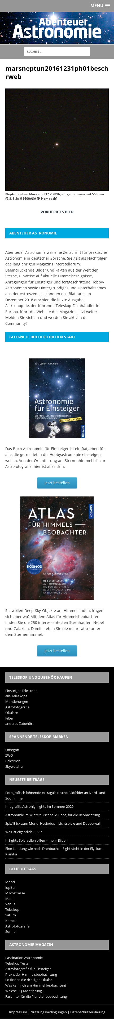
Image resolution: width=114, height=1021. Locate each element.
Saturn (10, 915)
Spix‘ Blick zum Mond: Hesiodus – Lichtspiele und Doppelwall (52, 823)
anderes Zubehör (18, 723)
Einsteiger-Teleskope (21, 690)
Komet (10, 920)
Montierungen (16, 701)
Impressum (18, 1012)
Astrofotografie (17, 707)
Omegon (12, 749)
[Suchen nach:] (57, 51)
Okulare (11, 712)
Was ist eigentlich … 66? (23, 831)
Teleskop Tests (16, 963)
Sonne (10, 931)
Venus (10, 904)
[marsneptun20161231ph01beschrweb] (57, 187)
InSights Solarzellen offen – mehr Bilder (36, 840)
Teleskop (12, 909)
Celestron (12, 760)
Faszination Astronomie (24, 957)
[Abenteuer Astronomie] (57, 28)
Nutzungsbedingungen (48, 1012)
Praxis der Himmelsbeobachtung (31, 974)
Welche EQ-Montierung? (24, 990)
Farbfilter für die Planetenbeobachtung (36, 996)
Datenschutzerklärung (87, 1012)
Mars (9, 898)
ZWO (9, 755)
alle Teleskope (16, 696)
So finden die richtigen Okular (28, 979)
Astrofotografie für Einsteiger (28, 968)
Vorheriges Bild (57, 211)
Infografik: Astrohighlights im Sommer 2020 (39, 806)
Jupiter (10, 887)
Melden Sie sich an (22, 317)
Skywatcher (14, 766)
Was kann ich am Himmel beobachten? (36, 985)
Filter (9, 718)
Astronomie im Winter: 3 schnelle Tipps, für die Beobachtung (52, 815)
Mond (10, 882)
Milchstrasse (15, 893)
